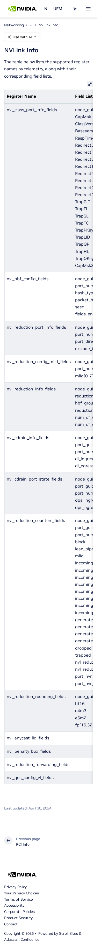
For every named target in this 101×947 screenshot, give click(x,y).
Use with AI (22, 37)
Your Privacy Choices (21, 893)
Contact (11, 924)
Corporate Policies (19, 911)
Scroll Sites (68, 933)
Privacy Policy (15, 886)
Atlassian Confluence (21, 939)
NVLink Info (48, 25)
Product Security (18, 917)
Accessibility (14, 905)
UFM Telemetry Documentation (59, 8)
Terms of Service (18, 899)
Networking (46, 8)
